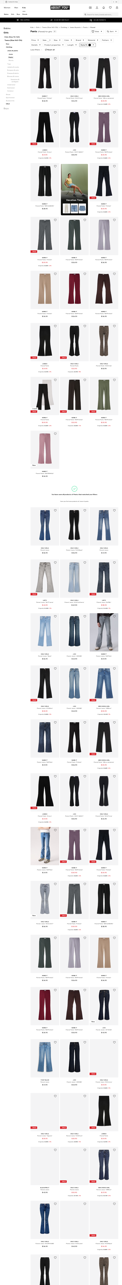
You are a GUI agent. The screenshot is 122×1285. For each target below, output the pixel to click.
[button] (97, 31)
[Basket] (117, 7)
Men (16, 8)
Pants (85, 27)
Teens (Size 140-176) (50, 27)
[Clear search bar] (116, 14)
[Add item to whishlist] (55, 58)
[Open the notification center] (103, 8)
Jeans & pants (75, 27)
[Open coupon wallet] (90, 7)
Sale (44, 40)
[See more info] (44, 104)
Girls (38, 27)
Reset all (51, 50)
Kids (24, 8)
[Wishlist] (110, 7)
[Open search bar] (84, 14)
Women (7, 8)
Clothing (64, 27)
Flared (92, 27)
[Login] (97, 7)
